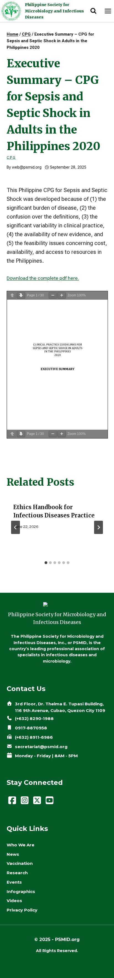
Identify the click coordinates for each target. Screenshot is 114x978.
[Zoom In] (62, 295)
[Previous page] (12, 295)
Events (14, 882)
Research (17, 872)
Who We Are (20, 844)
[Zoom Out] (53, 295)
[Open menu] (108, 11)
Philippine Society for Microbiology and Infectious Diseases (54, 11)
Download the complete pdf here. (43, 278)
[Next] (98, 527)
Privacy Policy (22, 910)
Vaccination (20, 863)
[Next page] (21, 295)
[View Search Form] (93, 11)
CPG (11, 157)
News (13, 854)
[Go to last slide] (15, 527)
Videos (14, 900)
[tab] (46, 562)
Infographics (21, 891)
